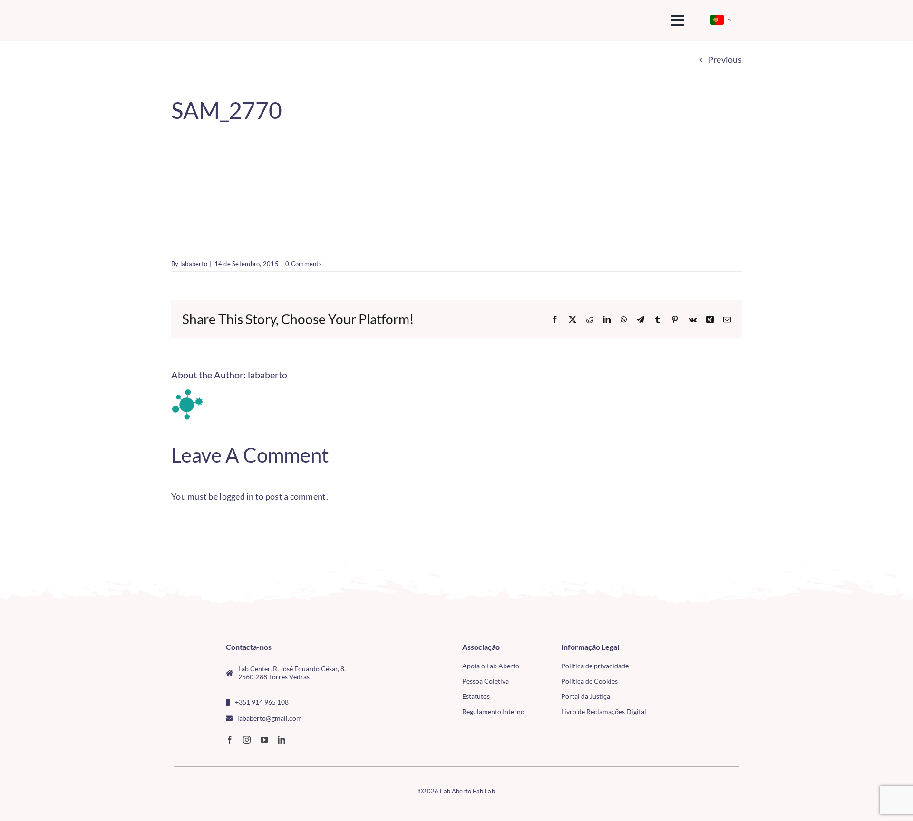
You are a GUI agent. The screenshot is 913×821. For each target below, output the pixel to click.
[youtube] (264, 740)
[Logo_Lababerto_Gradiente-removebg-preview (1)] (238, 17)
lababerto (193, 264)
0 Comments (303, 264)
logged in (236, 496)
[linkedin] (281, 740)
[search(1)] (645, 19)
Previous (725, 59)
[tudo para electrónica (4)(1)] (684, 669)
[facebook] (229, 740)
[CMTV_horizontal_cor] (684, 647)
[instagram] (247, 740)
